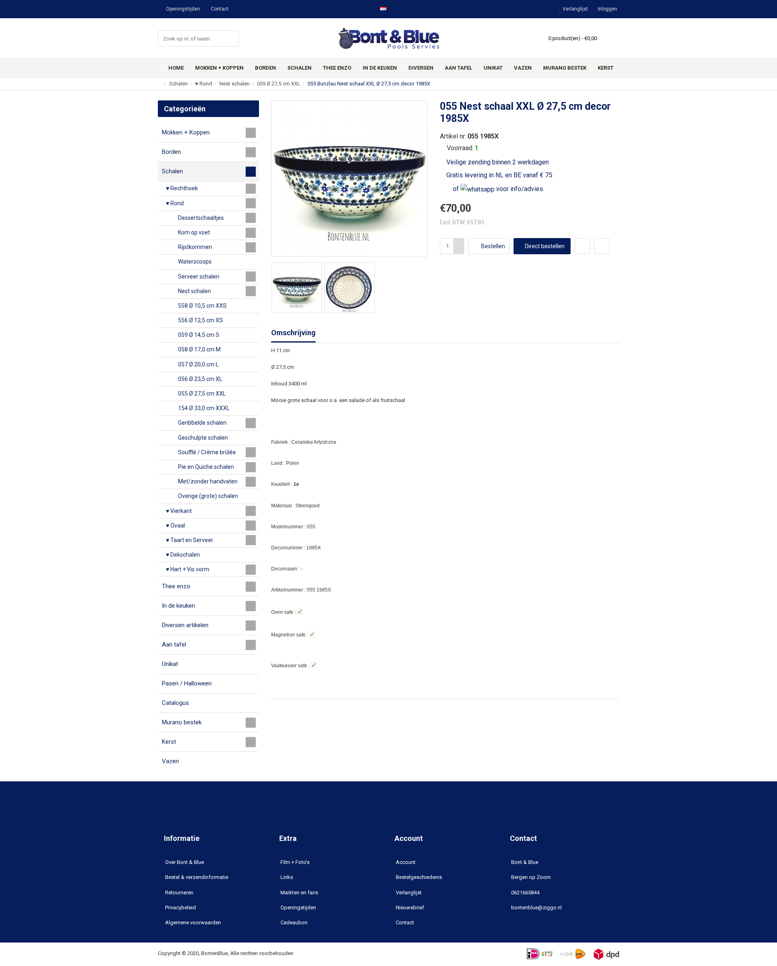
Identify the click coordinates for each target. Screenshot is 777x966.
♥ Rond (203, 84)
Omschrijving (293, 332)
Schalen (178, 84)
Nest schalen (234, 84)
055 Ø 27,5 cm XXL (278, 84)
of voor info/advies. (497, 189)
